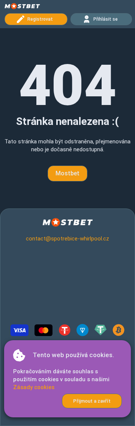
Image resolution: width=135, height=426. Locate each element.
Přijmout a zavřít (92, 401)
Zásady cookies (33, 387)
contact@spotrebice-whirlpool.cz (67, 238)
